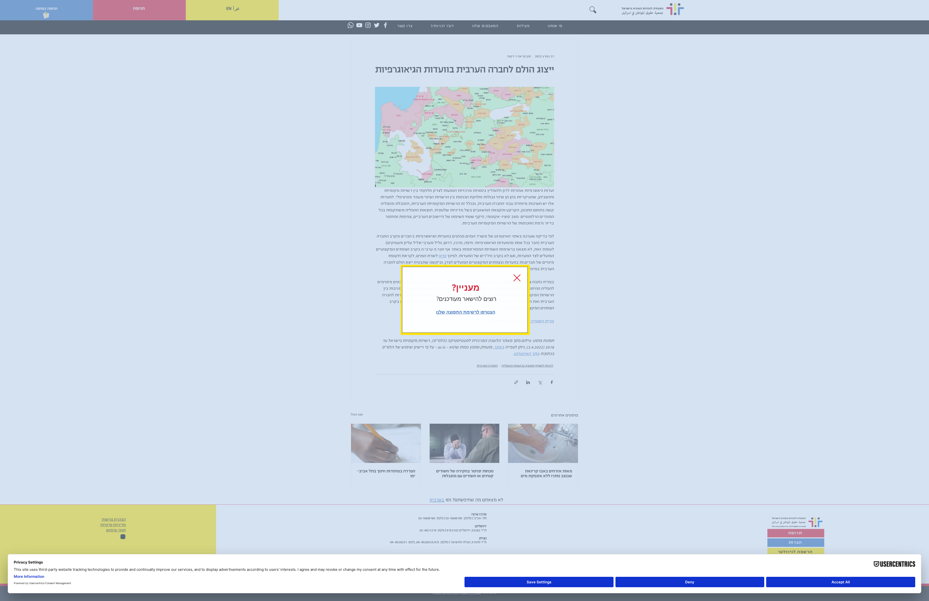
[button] (517, 278)
